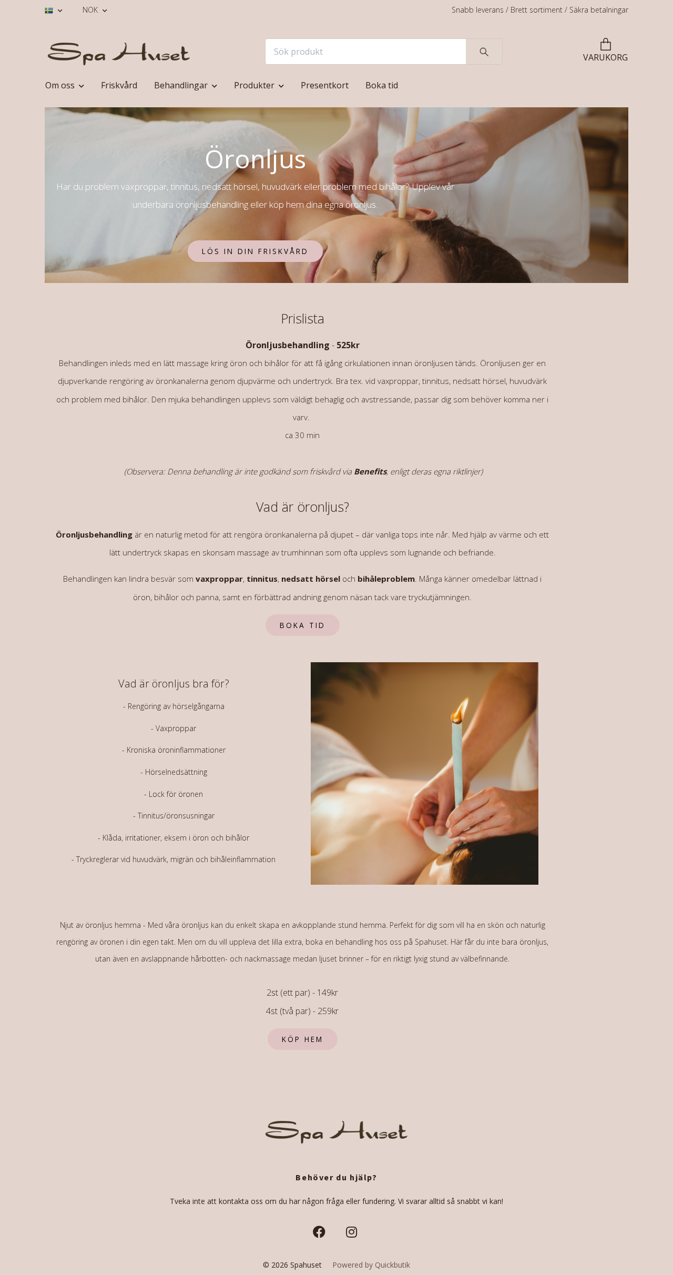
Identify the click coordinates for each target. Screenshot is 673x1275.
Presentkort (325, 85)
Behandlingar (181, 85)
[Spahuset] (118, 52)
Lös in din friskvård (255, 251)
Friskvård (119, 85)
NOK (91, 10)
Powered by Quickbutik (371, 1265)
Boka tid (381, 85)
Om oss (60, 85)
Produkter (254, 85)
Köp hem (302, 1039)
